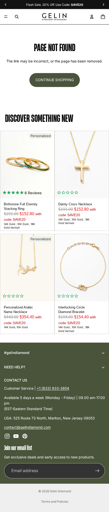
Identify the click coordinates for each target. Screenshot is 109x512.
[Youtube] (16, 436)
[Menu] (6, 17)
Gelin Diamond (60, 491)
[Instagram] (7, 436)
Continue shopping (54, 80)
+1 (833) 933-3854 (53, 388)
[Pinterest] (25, 436)
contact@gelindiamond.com (27, 427)
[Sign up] (97, 470)
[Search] (16, 16)
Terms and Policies (54, 501)
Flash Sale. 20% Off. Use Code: (54, 5)
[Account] (91, 16)
